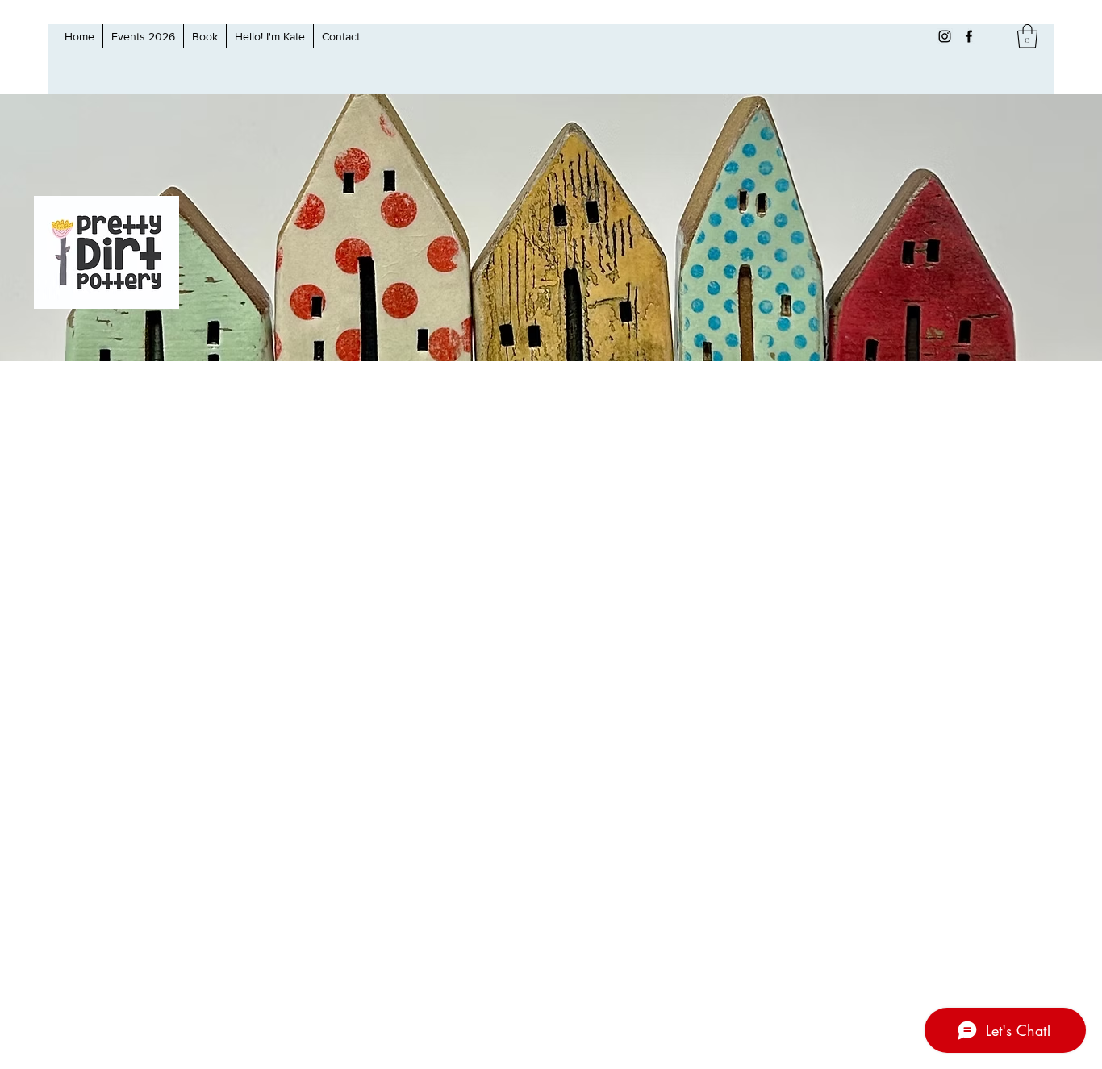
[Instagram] (945, 36)
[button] (1027, 36)
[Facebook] (969, 36)
